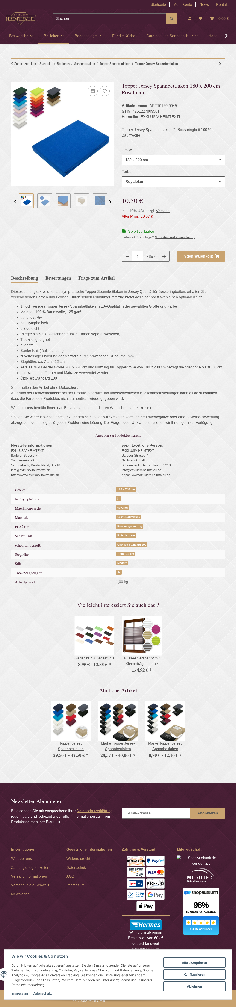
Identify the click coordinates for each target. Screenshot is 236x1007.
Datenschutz (42, 993)
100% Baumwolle (128, 517)
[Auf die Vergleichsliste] (93, 91)
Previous (15, 201)
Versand (163, 211)
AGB (70, 876)
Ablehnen (194, 986)
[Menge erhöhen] (164, 256)
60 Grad (122, 507)
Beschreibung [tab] (24, 278)
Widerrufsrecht (78, 859)
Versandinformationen (29, 876)
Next (110, 201)
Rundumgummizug (129, 526)
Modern (122, 563)
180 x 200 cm (126, 489)
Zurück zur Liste (25, 63)
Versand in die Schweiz (30, 885)
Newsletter (20, 894)
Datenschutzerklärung (94, 811)
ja (118, 498)
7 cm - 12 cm (125, 553)
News (204, 4)
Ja (119, 572)
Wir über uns (21, 859)
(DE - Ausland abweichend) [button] (175, 237)
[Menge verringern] (127, 256)
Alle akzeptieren (194, 963)
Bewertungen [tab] (58, 278)
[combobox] (173, 160)
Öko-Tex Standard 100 (131, 544)
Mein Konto (182, 4)
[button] (189, 18)
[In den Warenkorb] (14, 79)
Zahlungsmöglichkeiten (30, 868)
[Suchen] (171, 18)
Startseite (158, 4)
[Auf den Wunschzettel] (105, 91)
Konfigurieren (194, 974)
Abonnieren (207, 813)
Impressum (19, 993)
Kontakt (222, 4)
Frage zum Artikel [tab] (96, 278)
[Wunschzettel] (200, 18)
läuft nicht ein (126, 535)
